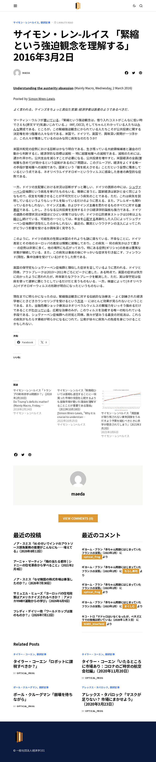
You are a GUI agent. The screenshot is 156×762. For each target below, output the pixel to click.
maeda (26, 72)
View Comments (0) (78, 518)
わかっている (41, 310)
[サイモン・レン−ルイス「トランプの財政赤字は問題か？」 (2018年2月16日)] (35, 401)
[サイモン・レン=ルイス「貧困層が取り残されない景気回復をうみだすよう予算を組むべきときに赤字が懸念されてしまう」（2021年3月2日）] (121, 399)
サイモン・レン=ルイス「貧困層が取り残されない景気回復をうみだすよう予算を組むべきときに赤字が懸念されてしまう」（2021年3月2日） (121, 420)
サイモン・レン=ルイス (26, 22)
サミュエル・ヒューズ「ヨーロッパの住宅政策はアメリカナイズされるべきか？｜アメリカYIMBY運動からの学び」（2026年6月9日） (42, 597)
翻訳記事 (45, 22)
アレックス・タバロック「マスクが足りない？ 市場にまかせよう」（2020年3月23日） (111, 699)
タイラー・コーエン (24, 654)
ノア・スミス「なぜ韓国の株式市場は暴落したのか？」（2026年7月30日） (43, 581)
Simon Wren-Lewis (41, 98)
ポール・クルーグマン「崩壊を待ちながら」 (42, 697)
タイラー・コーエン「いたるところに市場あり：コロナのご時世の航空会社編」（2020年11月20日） (111, 666)
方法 (80, 301)
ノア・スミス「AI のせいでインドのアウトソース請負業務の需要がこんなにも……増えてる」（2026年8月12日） (43, 547)
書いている (51, 120)
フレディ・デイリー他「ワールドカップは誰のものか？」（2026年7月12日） (42, 613)
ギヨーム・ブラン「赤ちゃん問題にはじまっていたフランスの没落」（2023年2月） (111, 551)
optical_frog (92, 557)
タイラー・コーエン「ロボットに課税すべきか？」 (43, 664)
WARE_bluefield (94, 624)
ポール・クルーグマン (25, 687)
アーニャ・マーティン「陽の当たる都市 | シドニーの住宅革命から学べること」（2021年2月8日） (43, 565)
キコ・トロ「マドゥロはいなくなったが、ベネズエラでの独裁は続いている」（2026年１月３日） (112, 618)
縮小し (17, 218)
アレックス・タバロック (95, 687)
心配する (89, 218)
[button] (15, 5)
